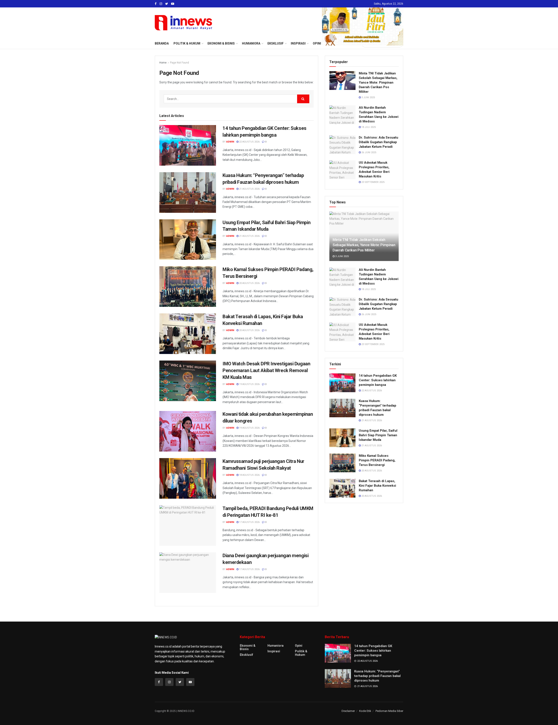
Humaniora (275, 645)
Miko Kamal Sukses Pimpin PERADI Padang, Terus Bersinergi (377, 460)
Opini (298, 645)
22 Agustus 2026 (249, 141)
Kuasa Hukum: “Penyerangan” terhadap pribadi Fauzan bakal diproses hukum (377, 675)
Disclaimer (348, 711)
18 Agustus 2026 (249, 475)
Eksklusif (246, 654)
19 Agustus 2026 (249, 384)
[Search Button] (303, 98)
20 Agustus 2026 (249, 283)
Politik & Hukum (187, 43)
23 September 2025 (372, 182)
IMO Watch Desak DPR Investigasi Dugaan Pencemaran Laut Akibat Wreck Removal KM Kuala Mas (266, 370)
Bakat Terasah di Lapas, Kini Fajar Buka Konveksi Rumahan (377, 485)
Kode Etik (365, 711)
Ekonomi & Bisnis (247, 647)
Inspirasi (273, 651)
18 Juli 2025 (368, 127)
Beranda (162, 43)
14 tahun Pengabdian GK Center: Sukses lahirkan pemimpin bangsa (378, 380)
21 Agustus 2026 (249, 188)
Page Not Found (179, 62)
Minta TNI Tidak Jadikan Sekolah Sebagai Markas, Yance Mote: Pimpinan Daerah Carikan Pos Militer (378, 82)
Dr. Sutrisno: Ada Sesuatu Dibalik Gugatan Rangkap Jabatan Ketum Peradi (378, 142)
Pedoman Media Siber (389, 711)
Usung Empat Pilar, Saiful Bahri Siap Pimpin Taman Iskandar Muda (378, 435)
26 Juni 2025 (368, 152)
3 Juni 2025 (368, 97)
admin (230, 141)
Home (163, 62)
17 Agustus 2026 (249, 522)
